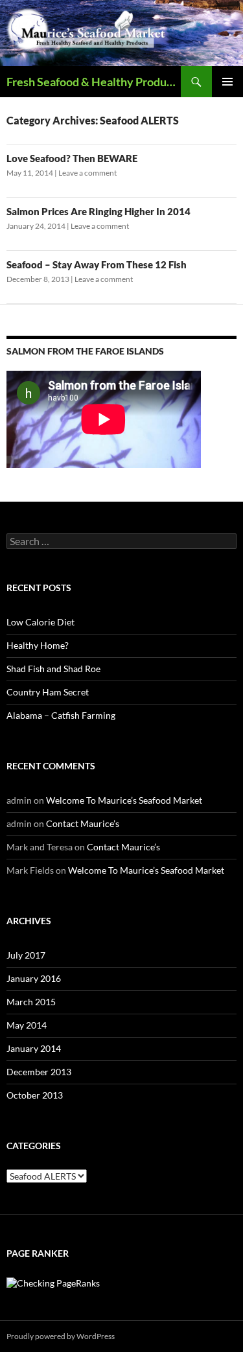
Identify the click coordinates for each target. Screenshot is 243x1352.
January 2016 (33, 978)
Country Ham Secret (47, 691)
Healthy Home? (37, 645)
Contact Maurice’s (82, 823)
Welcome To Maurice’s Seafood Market (124, 800)
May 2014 (26, 1025)
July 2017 (25, 955)
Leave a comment (87, 173)
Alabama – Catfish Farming (60, 715)
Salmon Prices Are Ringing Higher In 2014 (98, 211)
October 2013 (34, 1095)
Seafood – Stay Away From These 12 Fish (96, 264)
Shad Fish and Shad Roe (53, 668)
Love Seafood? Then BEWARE (71, 158)
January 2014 (33, 1048)
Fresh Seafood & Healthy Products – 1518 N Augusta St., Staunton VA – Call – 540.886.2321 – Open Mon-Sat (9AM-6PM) (93, 82)
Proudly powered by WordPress (60, 1336)
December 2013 (38, 1071)
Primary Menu (227, 81)
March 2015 (31, 1001)
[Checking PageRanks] (53, 1282)
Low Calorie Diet (40, 621)
